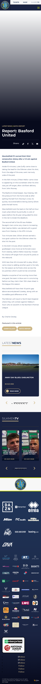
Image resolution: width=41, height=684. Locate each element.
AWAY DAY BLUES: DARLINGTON (19, 377)
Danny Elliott (9, 329)
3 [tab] (20, 468)
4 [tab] (23, 468)
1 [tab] (16, 468)
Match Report (19, 126)
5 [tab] (25, 468)
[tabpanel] (20, 375)
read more (14, 391)
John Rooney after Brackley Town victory (30, 452)
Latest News (7, 126)
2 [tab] (18, 468)
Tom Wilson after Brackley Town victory (10, 452)
